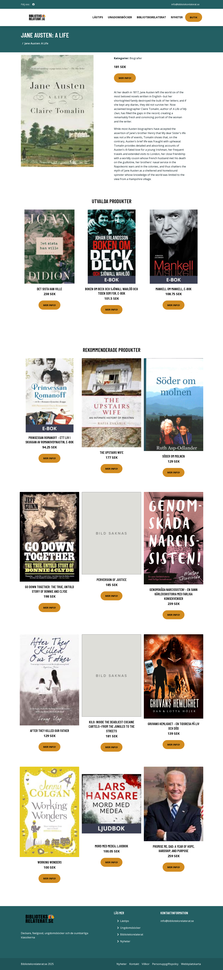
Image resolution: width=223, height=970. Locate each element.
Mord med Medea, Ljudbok (111, 846)
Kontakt (134, 964)
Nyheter (177, 17)
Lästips (98, 17)
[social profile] (33, 4)
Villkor (146, 964)
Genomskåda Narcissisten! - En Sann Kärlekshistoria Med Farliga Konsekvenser (174, 594)
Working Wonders (50, 862)
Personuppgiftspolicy (165, 964)
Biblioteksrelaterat (151, 17)
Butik (193, 17)
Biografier (136, 58)
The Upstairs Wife (111, 452)
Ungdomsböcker (120, 17)
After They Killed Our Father (49, 731)
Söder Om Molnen (173, 456)
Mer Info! (125, 78)
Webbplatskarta (191, 964)
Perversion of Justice (112, 580)
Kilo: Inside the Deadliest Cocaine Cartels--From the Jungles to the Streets (112, 726)
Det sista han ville (49, 289)
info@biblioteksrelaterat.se (185, 4)
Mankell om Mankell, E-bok (173, 289)
